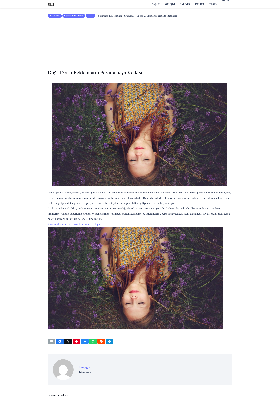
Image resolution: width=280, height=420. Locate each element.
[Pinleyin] (76, 341)
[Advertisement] (140, 42)
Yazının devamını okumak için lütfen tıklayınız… (77, 224)
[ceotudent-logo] (51, 4)
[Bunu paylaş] (60, 341)
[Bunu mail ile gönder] (51, 341)
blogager (85, 367)
